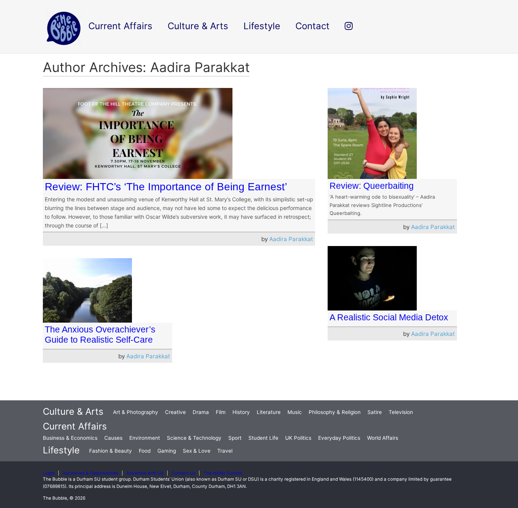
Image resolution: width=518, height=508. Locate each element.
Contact (312, 25)
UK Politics (298, 438)
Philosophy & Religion (335, 412)
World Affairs (382, 438)
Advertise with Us (144, 473)
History (241, 412)
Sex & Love (196, 451)
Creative (175, 412)
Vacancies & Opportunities (90, 473)
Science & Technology (194, 438)
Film (221, 412)
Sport (235, 438)
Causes (113, 438)
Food (145, 451)
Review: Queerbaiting (372, 186)
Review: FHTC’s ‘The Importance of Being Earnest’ (166, 187)
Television (401, 412)
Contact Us (183, 473)
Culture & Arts (73, 411)
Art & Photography (135, 412)
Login (49, 473)
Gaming (166, 451)
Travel (224, 451)
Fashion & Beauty (110, 451)
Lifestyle (61, 450)
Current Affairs (75, 426)
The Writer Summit (222, 473)
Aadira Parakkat (291, 239)
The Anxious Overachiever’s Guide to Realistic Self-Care (100, 335)
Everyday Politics (339, 438)
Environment (144, 438)
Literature (269, 412)
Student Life (263, 438)
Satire (374, 412)
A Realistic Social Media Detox (389, 317)
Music (294, 412)
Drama (201, 412)
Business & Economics (70, 438)
